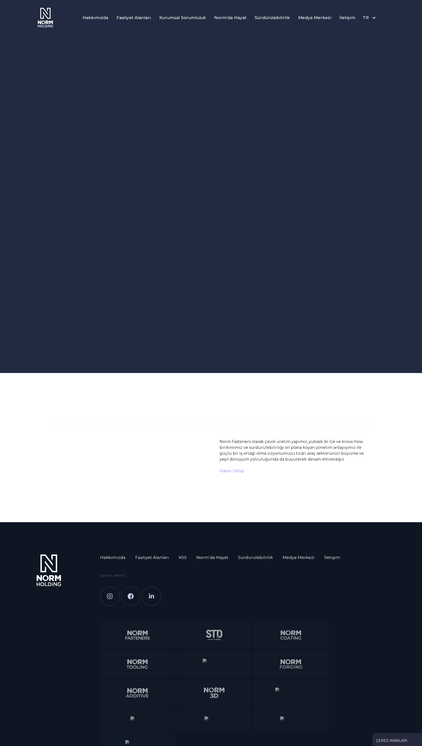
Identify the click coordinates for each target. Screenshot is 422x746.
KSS (183, 557)
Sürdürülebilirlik (272, 17)
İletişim (347, 17)
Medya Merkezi (314, 17)
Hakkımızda (95, 17)
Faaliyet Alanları (133, 17)
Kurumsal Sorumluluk (182, 17)
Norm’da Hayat (230, 17)
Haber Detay (232, 471)
